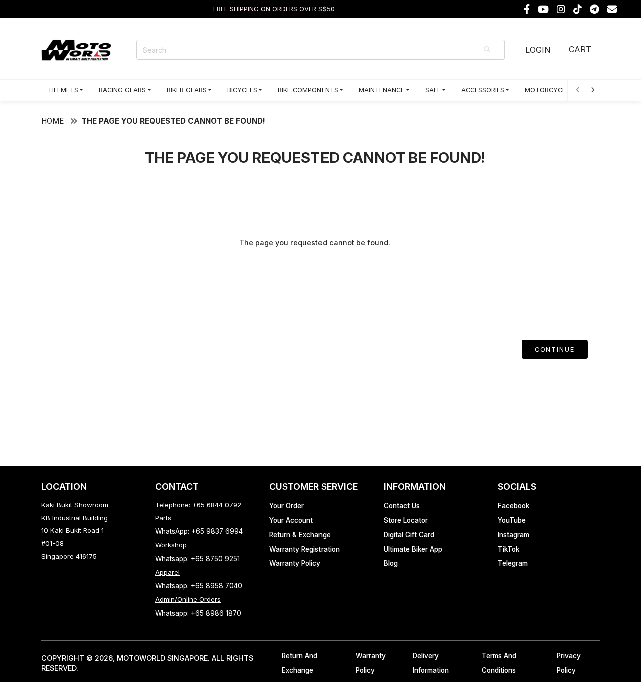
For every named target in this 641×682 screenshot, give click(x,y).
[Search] (488, 50)
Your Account (291, 520)
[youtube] (543, 9)
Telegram (513, 563)
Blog (391, 563)
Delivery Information (431, 663)
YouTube (512, 520)
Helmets (63, 90)
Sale (433, 90)
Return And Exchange (299, 663)
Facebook (513, 506)
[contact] (612, 9)
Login (537, 50)
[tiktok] (577, 9)
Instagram (513, 535)
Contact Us (402, 506)
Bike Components (308, 90)
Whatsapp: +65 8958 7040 (198, 586)
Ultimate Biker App (413, 549)
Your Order (286, 506)
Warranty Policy (294, 563)
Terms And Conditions (499, 663)
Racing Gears (122, 90)
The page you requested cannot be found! (173, 121)
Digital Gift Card (409, 535)
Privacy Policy (569, 663)
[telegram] (594, 9)
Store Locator (406, 520)
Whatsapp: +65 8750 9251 (197, 559)
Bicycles (242, 90)
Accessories (482, 90)
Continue (555, 349)
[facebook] (527, 9)
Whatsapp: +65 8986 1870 (198, 613)
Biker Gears (187, 90)
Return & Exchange (300, 535)
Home (52, 121)
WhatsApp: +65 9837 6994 (199, 531)
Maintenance (381, 90)
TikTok (508, 549)
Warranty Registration (304, 549)
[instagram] (561, 9)
